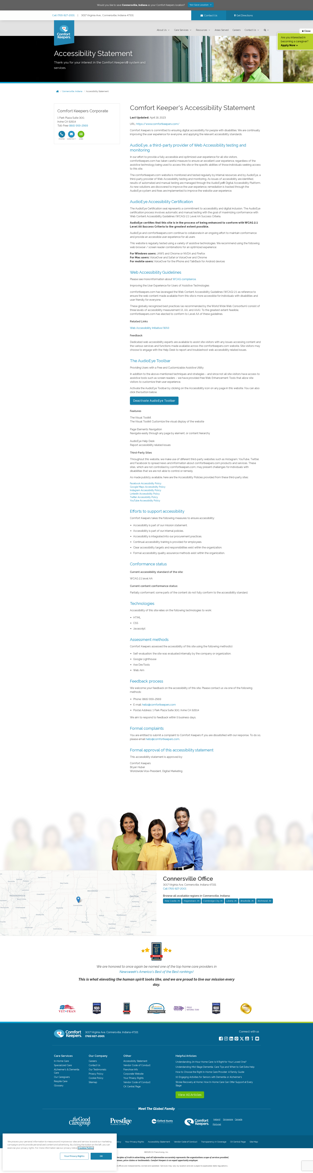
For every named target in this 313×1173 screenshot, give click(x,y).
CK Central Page (132, 1086)
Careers (236, 30)
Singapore (227, 1119)
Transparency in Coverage (213, 1142)
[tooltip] (62, 134)
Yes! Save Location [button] (199, 5)
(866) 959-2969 (78, 125)
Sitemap (93, 1082)
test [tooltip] (81, 134)
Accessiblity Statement (135, 1061)
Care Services (181, 30)
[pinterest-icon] (236, 1038)
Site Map (254, 1142)
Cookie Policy (96, 1078)
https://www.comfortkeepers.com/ (157, 124)
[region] (60, 1152)
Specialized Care (63, 1065)
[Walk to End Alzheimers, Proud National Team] (186, 1011)
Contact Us (250, 30)
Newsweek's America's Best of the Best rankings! (156, 972)
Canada (238, 1119)
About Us (162, 30)
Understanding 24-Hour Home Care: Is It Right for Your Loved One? (211, 1062)
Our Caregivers (62, 1077)
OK (101, 1156)
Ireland (216, 1119)
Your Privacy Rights (133, 1078)
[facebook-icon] (221, 1038)
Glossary (58, 1085)
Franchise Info (130, 1069)
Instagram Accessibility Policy (145, 490)
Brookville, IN (247, 901)
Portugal (217, 1124)
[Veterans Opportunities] (67, 1013)
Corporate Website (133, 1073)
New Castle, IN (172, 901)
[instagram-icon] (226, 1038)
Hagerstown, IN (191, 901)
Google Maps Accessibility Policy (147, 487)
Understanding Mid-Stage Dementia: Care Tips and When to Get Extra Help (215, 1067)
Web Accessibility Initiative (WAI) (149, 328)
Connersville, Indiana (72, 91)
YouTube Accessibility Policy (145, 500)
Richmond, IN (264, 901)
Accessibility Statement (97, 91)
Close (307, 31)
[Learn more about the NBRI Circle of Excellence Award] (246, 1013)
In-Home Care (61, 1061)
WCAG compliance (184, 279)
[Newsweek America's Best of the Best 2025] (127, 1013)
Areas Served (222, 30)
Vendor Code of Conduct (136, 1065)
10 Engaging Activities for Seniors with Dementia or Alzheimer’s (209, 1077)
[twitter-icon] (242, 1038)
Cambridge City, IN (213, 901)
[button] (163, 30)
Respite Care (60, 1081)
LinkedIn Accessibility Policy (145, 493)
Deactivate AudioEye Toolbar (154, 400)
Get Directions (244, 15)
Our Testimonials (97, 1069)
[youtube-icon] (247, 1038)
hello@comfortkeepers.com (159, 704)
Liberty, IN (231, 901)
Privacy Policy (96, 1073)
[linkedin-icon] (231, 1038)
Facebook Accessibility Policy (145, 483)
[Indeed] (252, 1038)
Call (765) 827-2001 (63, 15)
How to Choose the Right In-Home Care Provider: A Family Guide (210, 1072)
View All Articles (190, 1094)
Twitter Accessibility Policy (144, 497)
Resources (201, 30)
